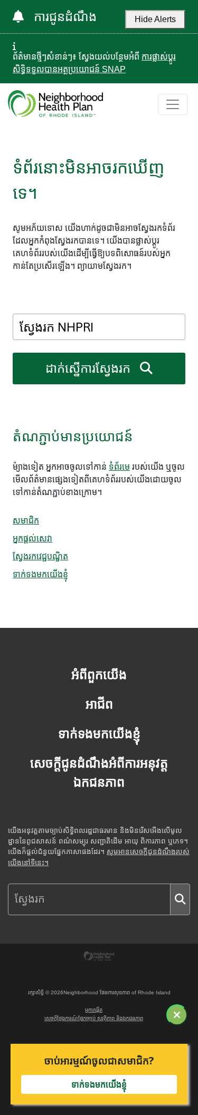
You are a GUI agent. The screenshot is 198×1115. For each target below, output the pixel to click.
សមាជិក (26, 520)
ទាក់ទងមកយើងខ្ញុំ (40, 574)
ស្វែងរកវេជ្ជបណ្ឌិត (40, 556)
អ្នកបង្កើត (93, 1010)
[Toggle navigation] (172, 104)
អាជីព (99, 704)
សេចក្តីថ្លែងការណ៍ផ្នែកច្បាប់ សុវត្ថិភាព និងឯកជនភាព (93, 1018)
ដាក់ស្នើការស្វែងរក (89, 368)
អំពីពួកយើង (99, 674)
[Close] (176, 1014)
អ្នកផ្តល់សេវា (32, 538)
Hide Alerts (155, 19)
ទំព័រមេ (119, 466)
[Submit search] (180, 899)
